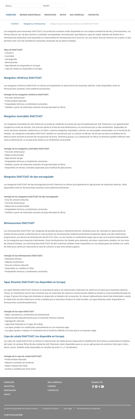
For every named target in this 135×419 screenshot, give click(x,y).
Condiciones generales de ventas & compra (21, 408)
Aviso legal (68, 408)
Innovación (50, 14)
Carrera (52, 386)
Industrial (9, 386)
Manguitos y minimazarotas (34, 24)
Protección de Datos (51, 408)
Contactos (93, 14)
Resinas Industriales (30, 14)
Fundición (11, 14)
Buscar (37, 6)
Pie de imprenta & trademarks (88, 408)
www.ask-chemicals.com (5, 24)
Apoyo (63, 14)
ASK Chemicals (111, 5)
